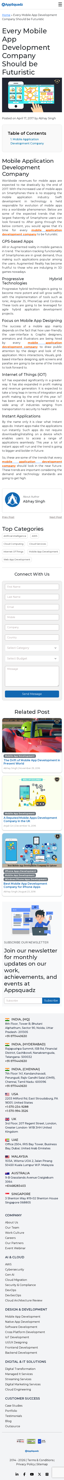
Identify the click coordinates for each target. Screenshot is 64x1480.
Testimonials (13, 1416)
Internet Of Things (13, 551)
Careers (10, 1238)
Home (6, 15)
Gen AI (9, 1274)
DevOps (10, 1290)
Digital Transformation (20, 1369)
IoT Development (17, 1337)
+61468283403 (15, 1185)
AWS (34, 536)
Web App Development (17, 559)
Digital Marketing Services (22, 1384)
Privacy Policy (25, 1464)
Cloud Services (37, 543)
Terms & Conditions (40, 1460)
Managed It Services (19, 1374)
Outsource (12, 1426)
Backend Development (21, 1352)
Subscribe (51, 1000)
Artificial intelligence (15, 536)
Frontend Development (21, 1347)
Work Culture (14, 1232)
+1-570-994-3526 (16, 1111)
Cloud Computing (13, 543)
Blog (8, 1421)
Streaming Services (18, 1379)
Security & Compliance (20, 1285)
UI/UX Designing (16, 1342)
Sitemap (42, 1464)
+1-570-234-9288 (17, 1106)
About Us (11, 1222)
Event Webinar (15, 1248)
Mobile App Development (43, 551)
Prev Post (8, 517)
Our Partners (14, 1243)
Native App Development (22, 1321)
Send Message (32, 694)
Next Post (55, 517)
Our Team (12, 1227)
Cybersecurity (14, 1269)
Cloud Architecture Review (23, 1300)
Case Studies (13, 1405)
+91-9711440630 (16, 1036)
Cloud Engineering (18, 1389)
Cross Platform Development (25, 1332)
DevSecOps (13, 1295)
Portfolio (11, 1410)
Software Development (21, 1327)
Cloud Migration (16, 1279)
